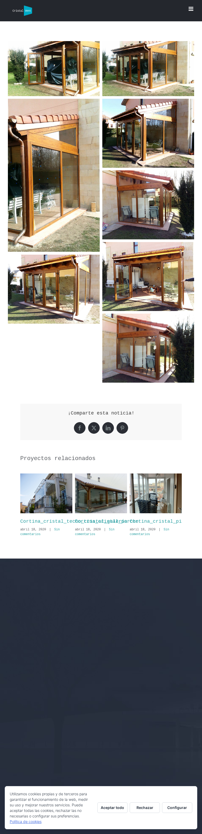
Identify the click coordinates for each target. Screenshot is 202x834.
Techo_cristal (94, 521)
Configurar (177, 807)
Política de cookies (26, 821)
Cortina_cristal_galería (53, 521)
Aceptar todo (112, 807)
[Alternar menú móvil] (191, 9)
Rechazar (145, 807)
